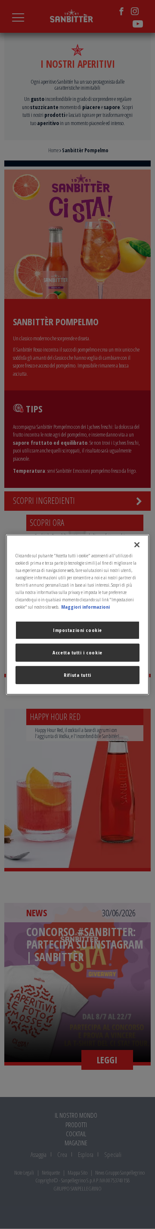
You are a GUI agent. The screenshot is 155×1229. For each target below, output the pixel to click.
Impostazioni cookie (77, 630)
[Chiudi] (136, 544)
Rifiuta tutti (77, 675)
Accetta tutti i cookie (77, 652)
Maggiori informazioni (85, 606)
